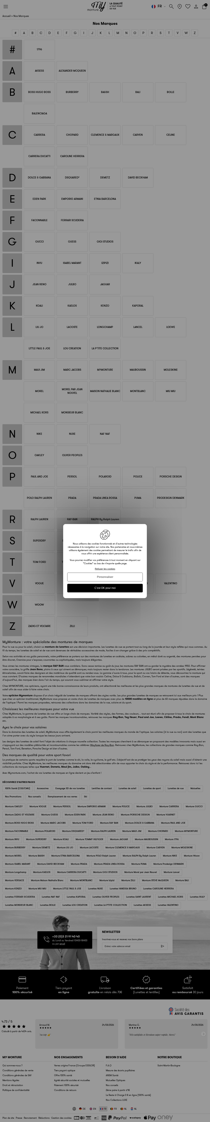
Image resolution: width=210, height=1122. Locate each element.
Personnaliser (105, 577)
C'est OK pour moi (105, 588)
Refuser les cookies (105, 568)
